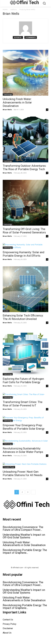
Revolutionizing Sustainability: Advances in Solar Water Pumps (23, 450)
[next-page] (33, 492)
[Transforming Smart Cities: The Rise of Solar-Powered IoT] (25, 396)
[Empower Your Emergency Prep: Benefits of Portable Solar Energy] (25, 419)
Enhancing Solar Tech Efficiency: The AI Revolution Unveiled (23, 317)
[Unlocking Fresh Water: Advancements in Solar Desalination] (25, 73)
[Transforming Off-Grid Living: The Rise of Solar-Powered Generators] (25, 203)
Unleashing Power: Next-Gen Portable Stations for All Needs (22, 473)
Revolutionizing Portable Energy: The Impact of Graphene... (25, 551)
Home (5, 9)
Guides (6, 311)
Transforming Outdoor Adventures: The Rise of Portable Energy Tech (24, 167)
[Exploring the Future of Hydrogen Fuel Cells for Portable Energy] (25, 352)
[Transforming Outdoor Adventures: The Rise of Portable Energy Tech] (25, 139)
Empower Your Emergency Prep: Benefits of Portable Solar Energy (23, 427)
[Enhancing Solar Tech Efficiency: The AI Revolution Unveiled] (25, 289)
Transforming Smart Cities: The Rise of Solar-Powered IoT (22, 403)
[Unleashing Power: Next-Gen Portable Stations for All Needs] (25, 465)
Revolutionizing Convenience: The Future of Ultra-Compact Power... (23, 528)
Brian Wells (7, 109)
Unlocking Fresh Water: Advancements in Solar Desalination (17, 102)
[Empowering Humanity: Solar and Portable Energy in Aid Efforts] (25, 246)
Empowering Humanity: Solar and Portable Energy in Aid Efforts (23, 254)
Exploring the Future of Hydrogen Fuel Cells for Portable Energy (23, 380)
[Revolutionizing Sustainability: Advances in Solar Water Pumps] (25, 442)
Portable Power (9, 467)
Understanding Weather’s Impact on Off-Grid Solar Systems (24, 536)
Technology (8, 94)
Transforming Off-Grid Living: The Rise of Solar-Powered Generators (24, 230)
